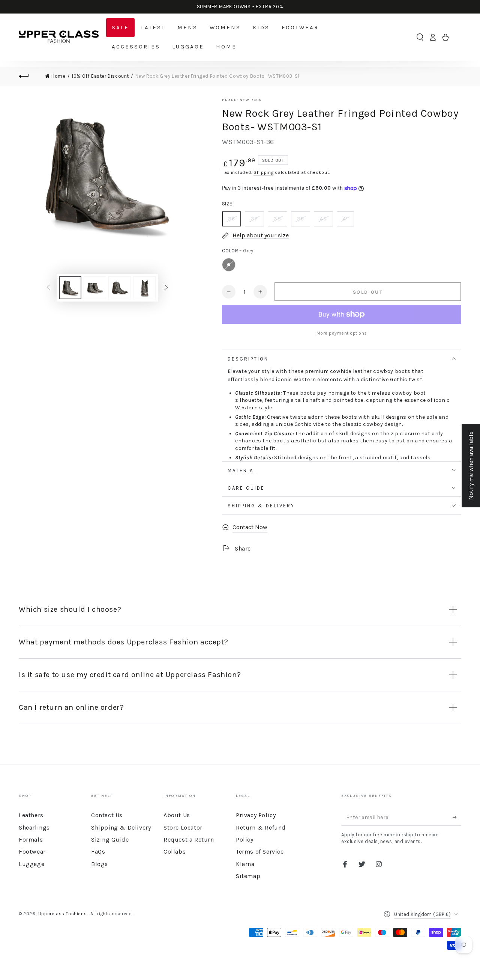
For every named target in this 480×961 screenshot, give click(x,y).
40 (323, 219)
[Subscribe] (457, 817)
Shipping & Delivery (121, 827)
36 (231, 219)
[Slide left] (48, 288)
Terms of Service (260, 851)
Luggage (31, 863)
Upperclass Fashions (63, 913)
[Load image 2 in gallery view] (95, 287)
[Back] (28, 76)
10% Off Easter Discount (100, 76)
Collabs (175, 851)
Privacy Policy (256, 815)
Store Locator (183, 827)
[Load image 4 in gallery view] (144, 287)
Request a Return (189, 839)
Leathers (31, 815)
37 (254, 219)
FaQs (98, 851)
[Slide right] (166, 288)
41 (345, 219)
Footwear (32, 851)
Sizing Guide (110, 839)
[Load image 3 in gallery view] (119, 287)
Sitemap (248, 876)
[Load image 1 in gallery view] (70, 287)
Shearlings (34, 827)
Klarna (245, 863)
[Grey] (229, 265)
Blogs (99, 863)
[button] (420, 37)
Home (58, 76)
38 (277, 219)
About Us (177, 815)
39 (300, 219)
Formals (31, 839)
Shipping (264, 172)
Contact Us (107, 815)
